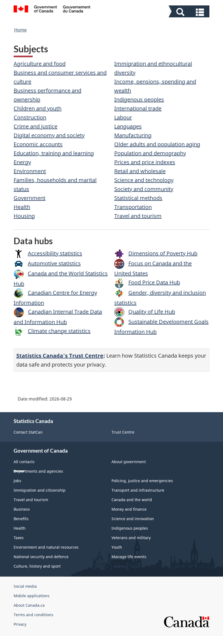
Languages (128, 126)
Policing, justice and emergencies (142, 480)
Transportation (133, 207)
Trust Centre (123, 432)
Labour (123, 117)
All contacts (24, 461)
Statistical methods (138, 198)
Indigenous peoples (139, 99)
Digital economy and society (49, 135)
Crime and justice (35, 126)
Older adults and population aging (157, 144)
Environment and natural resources (46, 547)
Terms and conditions (33, 614)
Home (20, 30)
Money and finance (129, 509)
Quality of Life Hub (151, 311)
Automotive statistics (54, 263)
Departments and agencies (38, 471)
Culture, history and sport (37, 566)
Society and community (143, 189)
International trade (138, 108)
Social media (25, 586)
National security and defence (41, 556)
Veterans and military (131, 537)
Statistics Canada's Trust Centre (59, 355)
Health (22, 207)
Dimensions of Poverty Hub (162, 253)
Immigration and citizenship (40, 490)
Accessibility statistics (55, 253)
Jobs (17, 480)
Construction (30, 117)
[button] (189, 12)
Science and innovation (133, 518)
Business (22, 509)
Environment (30, 171)
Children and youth (37, 108)
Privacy (20, 624)
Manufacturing (132, 135)
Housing (24, 216)
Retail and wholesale (140, 171)
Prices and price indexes (144, 162)
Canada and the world (132, 499)
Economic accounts (38, 144)
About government (129, 461)
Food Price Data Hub (154, 282)
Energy (22, 162)
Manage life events (129, 556)
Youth (117, 547)
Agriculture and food (40, 63)
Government (29, 198)
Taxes (19, 537)
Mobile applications (31, 595)
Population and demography (150, 153)
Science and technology (144, 180)
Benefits (21, 518)
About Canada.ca (29, 605)
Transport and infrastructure (138, 490)
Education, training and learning (54, 153)
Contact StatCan (28, 432)
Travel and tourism (138, 216)
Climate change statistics (59, 331)
